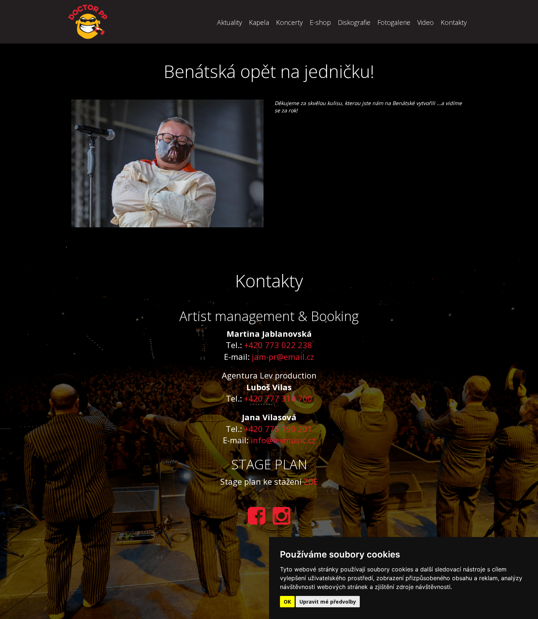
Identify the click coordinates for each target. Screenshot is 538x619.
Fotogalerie (393, 22)
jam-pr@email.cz (283, 356)
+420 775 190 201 (278, 428)
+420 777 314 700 (278, 398)
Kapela (259, 22)
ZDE (311, 481)
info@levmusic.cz (283, 440)
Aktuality (229, 22)
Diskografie (354, 22)
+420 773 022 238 (278, 344)
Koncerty (289, 22)
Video (425, 22)
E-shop (320, 22)
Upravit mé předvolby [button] (327, 601)
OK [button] (287, 601)
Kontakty (454, 22)
